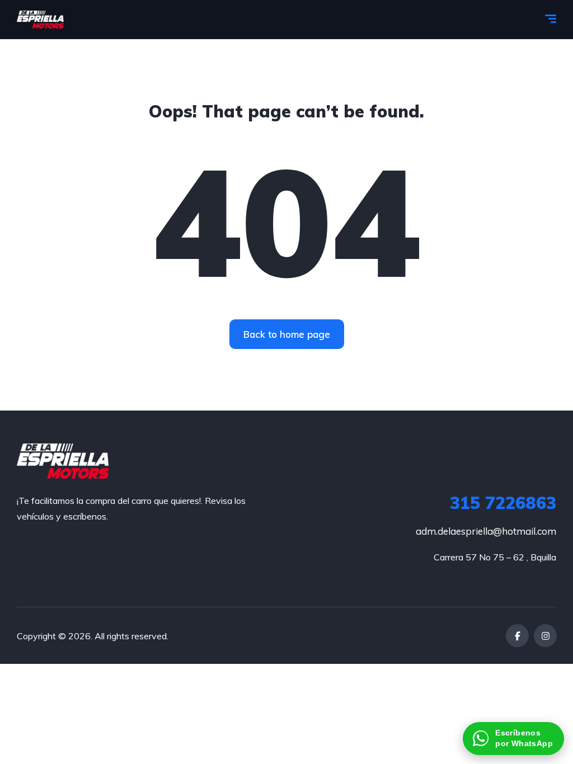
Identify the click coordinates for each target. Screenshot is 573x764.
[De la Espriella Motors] (40, 20)
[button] (513, 738)
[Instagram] (545, 635)
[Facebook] (517, 635)
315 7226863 (503, 502)
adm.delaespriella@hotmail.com (486, 531)
